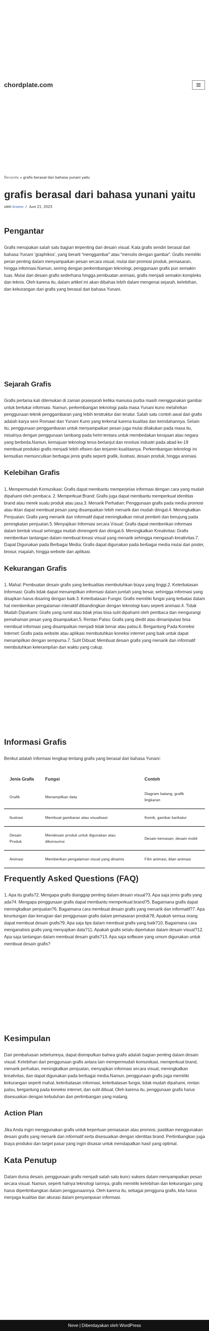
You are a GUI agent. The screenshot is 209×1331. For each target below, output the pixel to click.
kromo (18, 206)
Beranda (11, 177)
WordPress (130, 1325)
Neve (73, 1325)
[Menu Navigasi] (198, 85)
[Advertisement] (104, 38)
